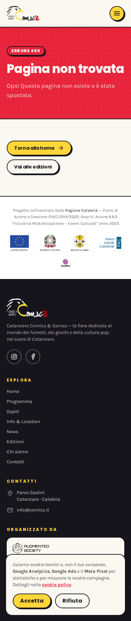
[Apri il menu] (117, 13)
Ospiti (13, 411)
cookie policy (56, 585)
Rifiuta (72, 601)
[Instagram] (14, 356)
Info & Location (23, 421)
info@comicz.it (33, 510)
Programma (19, 401)
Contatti (15, 462)
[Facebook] (33, 356)
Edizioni (15, 441)
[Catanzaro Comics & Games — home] (23, 13)
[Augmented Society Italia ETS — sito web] (65, 548)
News (12, 431)
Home (13, 391)
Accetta (32, 601)
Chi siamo (17, 452)
